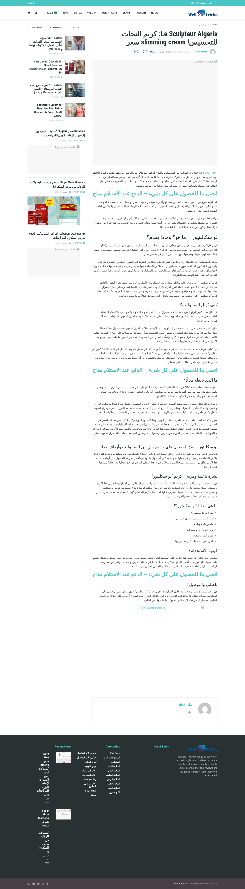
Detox (78, 12)
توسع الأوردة (90, 766)
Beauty (127, 12)
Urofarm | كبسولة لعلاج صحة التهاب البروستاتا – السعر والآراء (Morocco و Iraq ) (46, 88)
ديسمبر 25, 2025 (62, 192)
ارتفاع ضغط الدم (112, 757)
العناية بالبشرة (113, 770)
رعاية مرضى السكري (90, 785)
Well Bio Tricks (181, 883)
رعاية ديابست (90, 779)
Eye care (115, 753)
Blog (65, 12)
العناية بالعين (114, 788)
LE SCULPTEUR (208, 172)
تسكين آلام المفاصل (86, 757)
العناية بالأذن (114, 766)
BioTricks (203, 51)
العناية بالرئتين (113, 779)
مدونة (93, 795)
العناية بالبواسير (112, 775)
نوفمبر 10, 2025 (181, 51)
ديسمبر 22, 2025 (62, 243)
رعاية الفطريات (89, 775)
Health (141, 12)
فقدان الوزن (204, 25)
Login (30, 3)
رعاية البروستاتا (89, 770)
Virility (91, 12)
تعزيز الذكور (90, 762)
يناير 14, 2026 (63, 141)
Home (154, 12)
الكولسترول (114, 792)
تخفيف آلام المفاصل (86, 753)
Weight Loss (109, 12)
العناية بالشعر (113, 783)
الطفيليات (115, 762)
